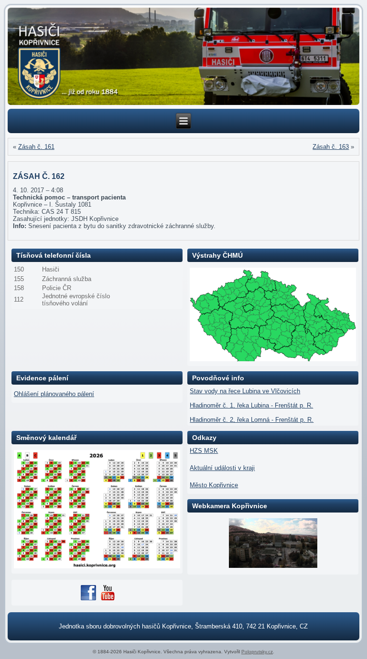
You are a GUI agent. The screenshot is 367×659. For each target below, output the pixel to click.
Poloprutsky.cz (257, 651)
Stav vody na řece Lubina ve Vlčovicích (245, 391)
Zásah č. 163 (331, 146)
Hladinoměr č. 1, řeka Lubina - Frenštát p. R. (251, 405)
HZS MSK (204, 450)
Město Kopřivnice (214, 485)
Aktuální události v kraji (222, 467)
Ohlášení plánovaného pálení (54, 393)
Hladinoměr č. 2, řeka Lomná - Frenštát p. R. (251, 419)
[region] (184, 56)
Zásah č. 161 (36, 146)
